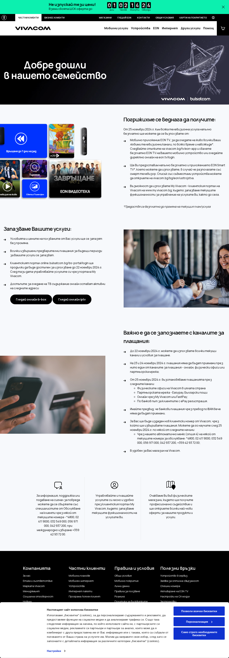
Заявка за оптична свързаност (179, 581)
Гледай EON (124, 17)
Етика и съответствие (38, 581)
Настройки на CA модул (175, 596)
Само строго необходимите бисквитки (199, 634)
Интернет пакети (80, 591)
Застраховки (168, 601)
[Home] (33, 28)
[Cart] (223, 28)
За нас (26, 575)
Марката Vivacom (34, 586)
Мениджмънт (31, 591)
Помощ (208, 28)
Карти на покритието (193, 17)
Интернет (170, 28)
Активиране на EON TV (174, 591)
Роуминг (119, 596)
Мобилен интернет (81, 581)
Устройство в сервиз (173, 575)
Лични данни (122, 586)
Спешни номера (170, 586)
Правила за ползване (127, 591)
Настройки (54, 650)
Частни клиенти (28, 17)
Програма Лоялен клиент (84, 596)
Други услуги (190, 28)
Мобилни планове (79, 575)
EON (156, 28)
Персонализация (197, 621)
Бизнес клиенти (54, 17)
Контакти (143, 17)
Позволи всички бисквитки (199, 611)
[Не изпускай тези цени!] (114, 7)
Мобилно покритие (126, 581)
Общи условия (164, 17)
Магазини (105, 17)
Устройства (140, 28)
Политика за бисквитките (131, 601)
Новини (27, 601)
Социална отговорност (38, 596)
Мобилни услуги (116, 28)
